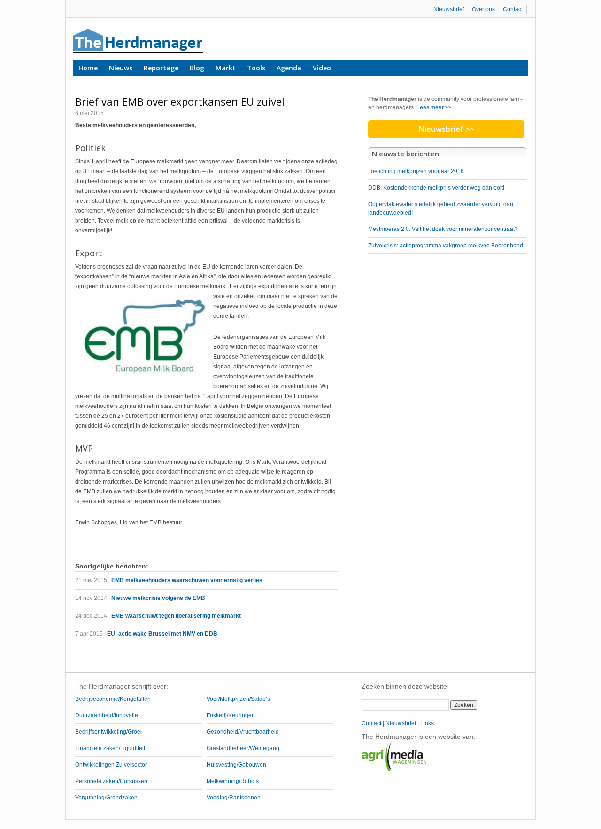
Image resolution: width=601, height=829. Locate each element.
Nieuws (120, 67)
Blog (197, 67)
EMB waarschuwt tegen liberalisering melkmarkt (176, 616)
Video (322, 67)
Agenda (289, 67)
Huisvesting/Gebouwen (236, 764)
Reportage (161, 67)
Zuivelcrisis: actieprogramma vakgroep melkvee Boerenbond (445, 245)
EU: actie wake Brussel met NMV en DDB (162, 633)
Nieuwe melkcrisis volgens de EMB (158, 598)
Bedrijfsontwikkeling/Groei (108, 732)
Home (88, 67)
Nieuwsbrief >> (446, 129)
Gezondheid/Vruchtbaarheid (243, 732)
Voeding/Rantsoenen (234, 797)
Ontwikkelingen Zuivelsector (111, 764)
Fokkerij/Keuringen (231, 715)
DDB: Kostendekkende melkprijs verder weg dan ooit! (436, 187)
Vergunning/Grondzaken (106, 797)
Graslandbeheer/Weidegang (243, 748)
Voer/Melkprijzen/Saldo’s (238, 699)
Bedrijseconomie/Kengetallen (113, 699)
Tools (256, 67)
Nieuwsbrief (448, 9)
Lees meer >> (434, 107)
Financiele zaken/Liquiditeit (110, 748)
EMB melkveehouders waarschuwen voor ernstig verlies (186, 580)
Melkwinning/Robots (233, 781)
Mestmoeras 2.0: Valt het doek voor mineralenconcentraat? (443, 229)
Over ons (483, 9)
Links (427, 723)
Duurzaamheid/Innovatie (106, 715)
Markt (226, 67)
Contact (513, 9)
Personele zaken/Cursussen (111, 781)
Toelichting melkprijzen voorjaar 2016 (416, 171)
